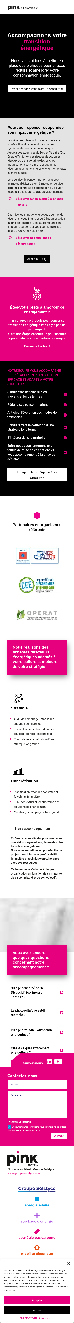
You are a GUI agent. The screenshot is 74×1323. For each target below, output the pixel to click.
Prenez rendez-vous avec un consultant (37, 89)
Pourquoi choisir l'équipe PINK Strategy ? (37, 475)
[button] (68, 1263)
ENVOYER (59, 1135)
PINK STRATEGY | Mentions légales (35, 1318)
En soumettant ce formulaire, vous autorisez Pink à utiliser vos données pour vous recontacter (37, 1128)
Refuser (37, 1310)
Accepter (37, 1300)
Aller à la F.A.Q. (37, 259)
